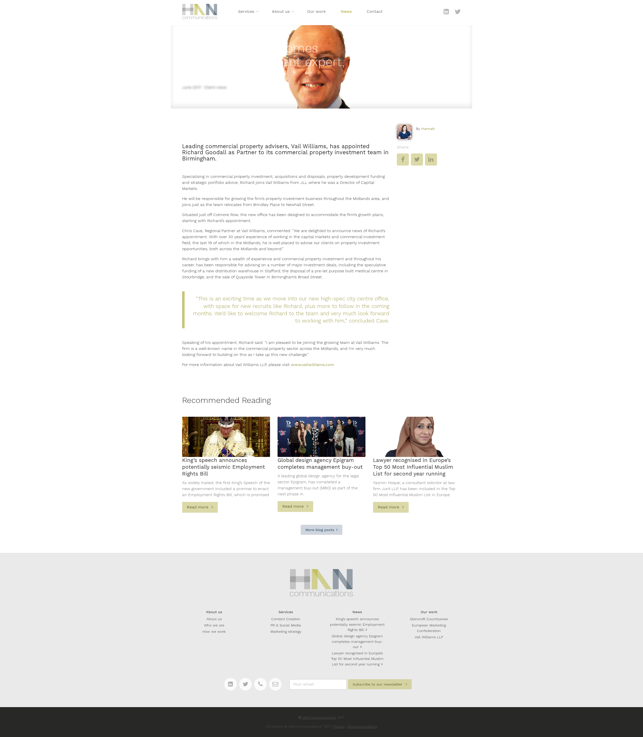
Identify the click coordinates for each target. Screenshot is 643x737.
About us (281, 11)
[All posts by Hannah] (404, 132)
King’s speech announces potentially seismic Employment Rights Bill (357, 624)
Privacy (339, 726)
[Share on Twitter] (417, 163)
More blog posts (319, 530)
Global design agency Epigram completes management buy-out (357, 641)
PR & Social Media (286, 625)
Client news (215, 87)
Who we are (214, 625)
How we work (214, 631)
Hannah (428, 129)
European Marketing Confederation (429, 628)
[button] (257, 11)
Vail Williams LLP (429, 637)
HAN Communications (319, 717)
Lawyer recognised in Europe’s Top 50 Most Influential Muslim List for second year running (357, 658)
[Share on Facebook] (403, 163)
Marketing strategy (286, 631)
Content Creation (285, 619)
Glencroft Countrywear (429, 619)
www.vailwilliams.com (312, 364)
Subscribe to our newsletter (378, 684)
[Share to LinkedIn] (431, 163)
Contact (375, 11)
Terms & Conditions (362, 726)
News (346, 11)
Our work (316, 11)
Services (246, 11)
